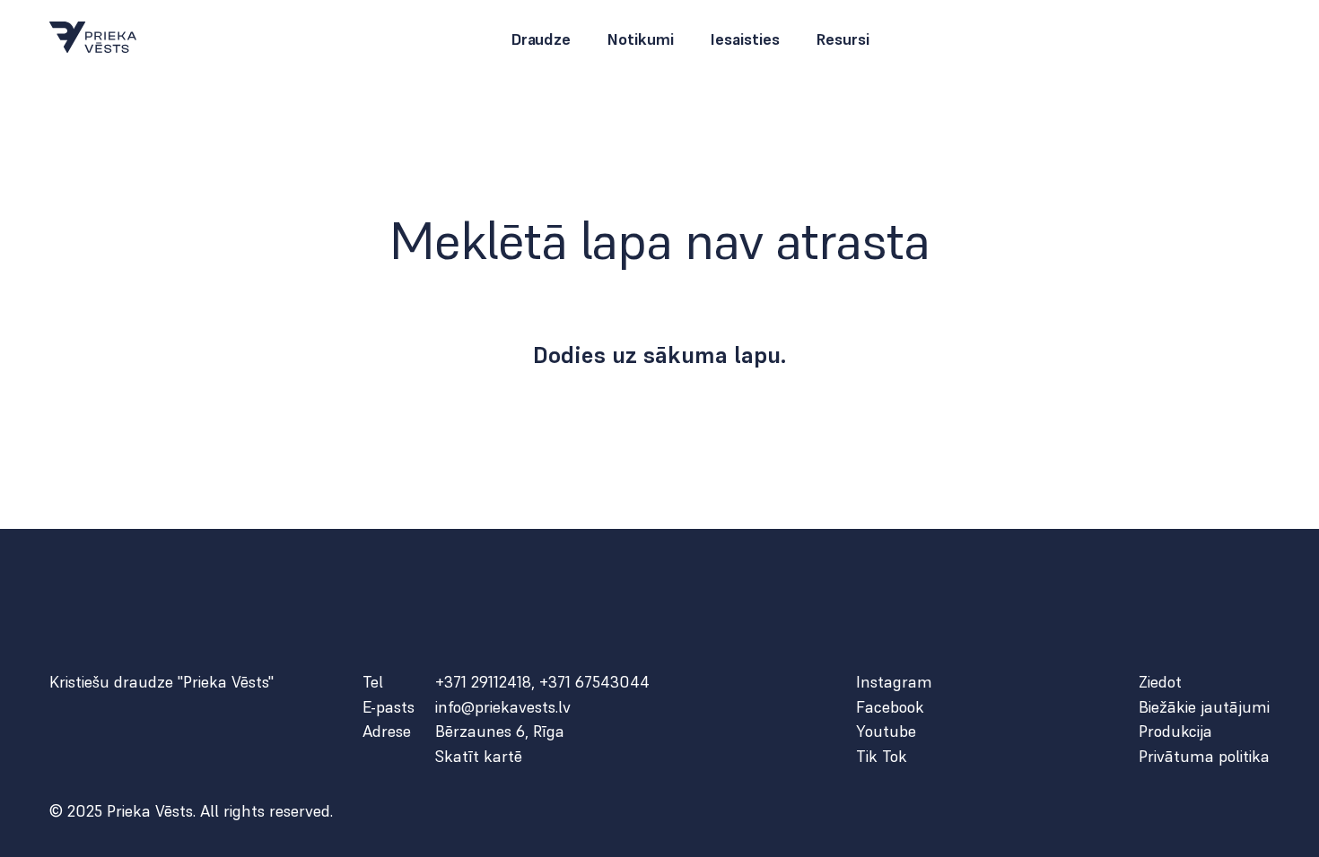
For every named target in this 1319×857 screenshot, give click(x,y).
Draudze (541, 39)
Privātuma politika (1204, 756)
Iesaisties (745, 39)
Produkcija (1175, 731)
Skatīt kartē (478, 756)
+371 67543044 (594, 681)
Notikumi (640, 39)
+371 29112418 (483, 681)
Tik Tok (881, 756)
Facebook (890, 707)
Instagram (894, 682)
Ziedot (1160, 682)
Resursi (842, 39)
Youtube (886, 731)
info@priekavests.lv (503, 707)
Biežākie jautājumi (1204, 707)
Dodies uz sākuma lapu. (660, 355)
